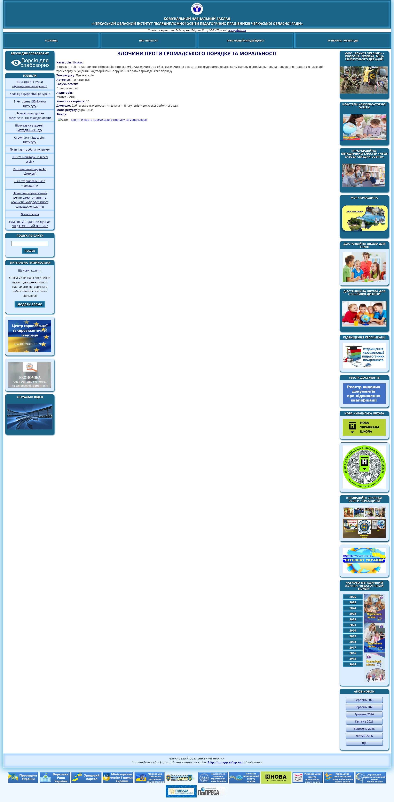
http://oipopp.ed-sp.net (225, 762)
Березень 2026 (364, 729)
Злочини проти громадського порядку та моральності (109, 120)
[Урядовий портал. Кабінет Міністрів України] (86, 782)
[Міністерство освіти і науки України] (118, 782)
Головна (51, 40)
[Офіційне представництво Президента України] (23, 782)
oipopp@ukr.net (237, 30)
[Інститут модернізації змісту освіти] (244, 782)
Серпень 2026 (364, 700)
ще (364, 743)
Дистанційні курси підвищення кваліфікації (29, 84)
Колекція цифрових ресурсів (30, 94)
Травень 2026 (364, 714)
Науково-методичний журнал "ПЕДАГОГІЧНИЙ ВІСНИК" (29, 224)
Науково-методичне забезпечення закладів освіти (30, 115)
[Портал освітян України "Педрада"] (181, 796)
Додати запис (30, 304)
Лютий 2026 (364, 736)
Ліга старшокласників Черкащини (29, 183)
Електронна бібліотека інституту (30, 103)
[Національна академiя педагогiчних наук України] (212, 782)
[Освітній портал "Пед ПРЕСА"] (212, 795)
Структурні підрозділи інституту (30, 140)
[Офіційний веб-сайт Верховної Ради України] (54, 782)
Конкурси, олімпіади (343, 40)
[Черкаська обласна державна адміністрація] (149, 782)
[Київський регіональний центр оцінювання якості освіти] (339, 782)
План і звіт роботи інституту (30, 149)
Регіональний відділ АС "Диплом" (29, 171)
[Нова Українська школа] (276, 782)
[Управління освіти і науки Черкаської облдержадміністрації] (181, 780)
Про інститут (148, 40)
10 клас (77, 62)
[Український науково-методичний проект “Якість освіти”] (370, 782)
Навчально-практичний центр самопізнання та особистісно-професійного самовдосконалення (29, 199)
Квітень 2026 (364, 721)
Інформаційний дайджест (246, 40)
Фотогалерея (30, 214)
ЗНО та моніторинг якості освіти (30, 159)
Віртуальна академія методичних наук (29, 127)
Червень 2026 (364, 707)
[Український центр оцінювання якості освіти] (307, 782)
